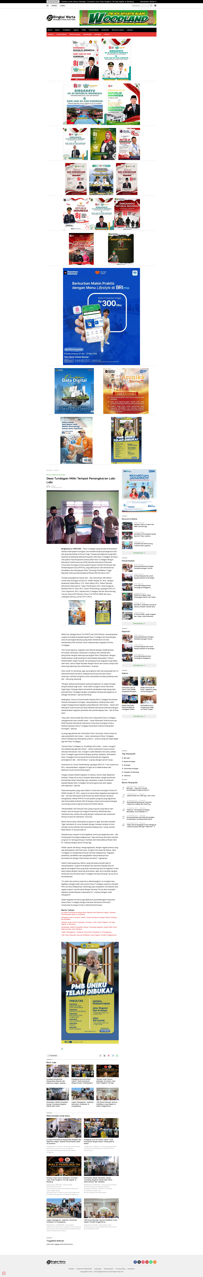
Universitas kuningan (131, 769)
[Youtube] (147, 1262)
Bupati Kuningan (129, 761)
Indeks (62, 5)
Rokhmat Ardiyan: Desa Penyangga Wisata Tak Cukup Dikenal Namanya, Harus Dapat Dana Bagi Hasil (145, 596)
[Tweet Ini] (104, 1055)
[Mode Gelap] (155, 5)
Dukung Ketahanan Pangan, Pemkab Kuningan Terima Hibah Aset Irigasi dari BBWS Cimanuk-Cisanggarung (144, 567)
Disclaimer (131, 1269)
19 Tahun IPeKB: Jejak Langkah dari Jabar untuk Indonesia (145, 615)
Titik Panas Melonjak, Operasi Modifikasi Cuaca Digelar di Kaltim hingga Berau (89, 935)
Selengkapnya (138, 553)
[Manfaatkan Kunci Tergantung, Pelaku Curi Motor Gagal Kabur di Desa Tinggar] (148, 699)
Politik (84, 30)
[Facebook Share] (100, 1055)
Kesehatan (105, 30)
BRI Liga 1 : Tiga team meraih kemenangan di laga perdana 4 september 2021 (138, 789)
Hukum (57, 30)
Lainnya (129, 30)
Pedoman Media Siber (84, 1269)
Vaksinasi (127, 776)
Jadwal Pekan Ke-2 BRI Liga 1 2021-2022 (141, 796)
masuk (57, 1244)
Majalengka (87, 34)
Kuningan (98, 34)
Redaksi (54, 5)
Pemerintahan (94, 30)
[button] (151, 5)
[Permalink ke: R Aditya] (48, 487)
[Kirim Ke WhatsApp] (117, 1055)
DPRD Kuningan (74, 34)
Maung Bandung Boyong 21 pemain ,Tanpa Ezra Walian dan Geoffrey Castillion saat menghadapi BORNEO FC (141, 803)
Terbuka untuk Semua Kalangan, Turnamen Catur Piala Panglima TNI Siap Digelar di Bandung (88, 923)
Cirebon (107, 34)
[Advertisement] (53, 579)
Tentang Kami (108, 1269)
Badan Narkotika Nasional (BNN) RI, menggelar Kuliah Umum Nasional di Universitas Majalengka (128, 707)
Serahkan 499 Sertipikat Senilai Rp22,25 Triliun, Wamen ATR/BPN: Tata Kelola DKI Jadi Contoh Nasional (145, 535)
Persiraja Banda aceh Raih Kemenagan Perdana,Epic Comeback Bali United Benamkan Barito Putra (140, 818)
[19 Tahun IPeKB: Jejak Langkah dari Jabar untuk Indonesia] (127, 616)
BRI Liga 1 (127, 758)
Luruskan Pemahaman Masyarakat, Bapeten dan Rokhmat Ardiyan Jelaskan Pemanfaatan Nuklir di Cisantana (88, 913)
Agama (76, 30)
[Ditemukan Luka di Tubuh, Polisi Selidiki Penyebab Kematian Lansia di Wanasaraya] (130, 681)
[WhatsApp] (151, 1262)
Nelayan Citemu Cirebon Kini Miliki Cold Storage (144, 525)
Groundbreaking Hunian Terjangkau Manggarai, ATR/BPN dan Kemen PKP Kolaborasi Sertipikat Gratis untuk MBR (144, 586)
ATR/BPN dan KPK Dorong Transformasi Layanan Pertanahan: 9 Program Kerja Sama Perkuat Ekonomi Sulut (144, 545)
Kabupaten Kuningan (58, 475)
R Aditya (53, 486)
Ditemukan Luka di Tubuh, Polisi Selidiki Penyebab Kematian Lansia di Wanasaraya (130, 689)
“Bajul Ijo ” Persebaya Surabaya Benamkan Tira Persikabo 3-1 (138, 811)
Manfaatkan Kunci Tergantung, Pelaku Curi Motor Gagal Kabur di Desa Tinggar (147, 707)
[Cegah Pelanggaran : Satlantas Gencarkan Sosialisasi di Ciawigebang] (82, 1094)
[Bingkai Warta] (61, 18)
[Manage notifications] (3, 1273)
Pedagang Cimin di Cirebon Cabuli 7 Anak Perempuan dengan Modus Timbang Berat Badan (89, 918)
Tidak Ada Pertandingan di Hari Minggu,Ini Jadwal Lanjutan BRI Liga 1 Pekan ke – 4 (141, 826)
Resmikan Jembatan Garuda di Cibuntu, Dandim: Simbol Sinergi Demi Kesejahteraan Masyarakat (145, 606)
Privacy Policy (120, 1269)
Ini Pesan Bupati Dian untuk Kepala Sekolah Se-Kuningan (144, 577)
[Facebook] (135, 1262)
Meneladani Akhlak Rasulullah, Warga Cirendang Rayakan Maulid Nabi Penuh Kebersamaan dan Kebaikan (87, 2)
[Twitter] (139, 1262)
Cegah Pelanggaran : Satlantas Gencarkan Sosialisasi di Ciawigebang (86, 932)
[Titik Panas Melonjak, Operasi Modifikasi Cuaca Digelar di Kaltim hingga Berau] (107, 1094)
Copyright (97, 1269)
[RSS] (154, 1262)
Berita (50, 30)
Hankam (51, 34)
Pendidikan (67, 30)
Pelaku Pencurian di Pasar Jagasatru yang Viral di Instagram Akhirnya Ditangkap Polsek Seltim (148, 689)
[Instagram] (143, 1262)
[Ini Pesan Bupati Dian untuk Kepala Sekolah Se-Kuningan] (127, 577)
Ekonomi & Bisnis (118, 30)
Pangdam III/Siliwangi (131, 772)
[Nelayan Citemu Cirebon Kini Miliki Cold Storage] (127, 526)
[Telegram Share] (113, 1055)
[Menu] (48, 5)
